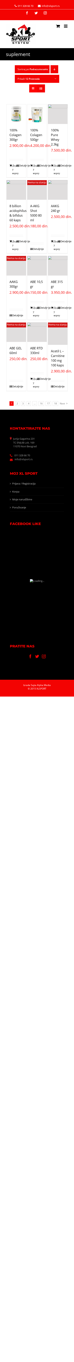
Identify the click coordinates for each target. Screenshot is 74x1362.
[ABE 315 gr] (58, 266)
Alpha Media (44, 685)
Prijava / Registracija (24, 483)
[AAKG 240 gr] (58, 190)
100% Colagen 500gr (36, 135)
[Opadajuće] (54, 69)
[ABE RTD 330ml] (37, 332)
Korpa (15, 491)
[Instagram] (44, 656)
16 (41, 403)
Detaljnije (21, 165)
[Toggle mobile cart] (58, 26)
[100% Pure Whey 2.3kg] (58, 114)
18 (55, 403)
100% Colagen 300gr (15, 135)
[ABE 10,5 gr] (37, 266)
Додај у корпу (14, 169)
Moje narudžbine (22, 499)
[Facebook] (30, 656)
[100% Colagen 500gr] (37, 114)
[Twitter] (37, 656)
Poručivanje (19, 507)
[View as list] (41, 88)
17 (48, 403)
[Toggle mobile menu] (66, 26)
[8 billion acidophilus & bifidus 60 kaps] (16, 190)
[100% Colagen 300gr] (16, 114)
